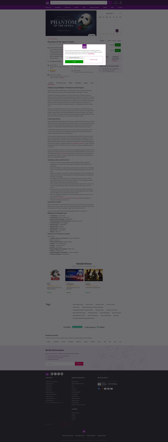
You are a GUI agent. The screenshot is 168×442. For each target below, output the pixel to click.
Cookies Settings (93, 59)
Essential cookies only (74, 57)
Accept (74, 61)
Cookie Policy (91, 53)
